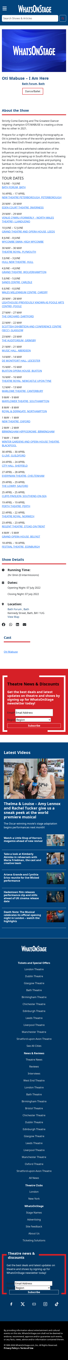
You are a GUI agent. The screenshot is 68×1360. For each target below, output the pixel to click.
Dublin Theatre (34, 976)
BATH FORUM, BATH (14, 187)
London (34, 1191)
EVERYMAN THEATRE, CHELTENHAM (23, 476)
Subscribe (34, 725)
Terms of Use (26, 1348)
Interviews (34, 1073)
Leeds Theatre (34, 1018)
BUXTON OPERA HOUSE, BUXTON (22, 371)
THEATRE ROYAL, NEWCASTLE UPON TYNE (26, 381)
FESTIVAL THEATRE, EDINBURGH (21, 546)
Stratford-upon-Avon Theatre (34, 1039)
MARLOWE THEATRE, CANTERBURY (22, 391)
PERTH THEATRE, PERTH (16, 506)
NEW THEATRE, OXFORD (16, 421)
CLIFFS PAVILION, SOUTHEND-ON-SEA (24, 496)
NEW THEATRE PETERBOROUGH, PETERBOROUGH (32, 197)
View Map (13, 617)
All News (34, 1178)
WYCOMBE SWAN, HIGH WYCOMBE (23, 241)
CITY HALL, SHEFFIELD (15, 465)
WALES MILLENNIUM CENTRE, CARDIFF (25, 292)
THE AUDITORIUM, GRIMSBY (19, 340)
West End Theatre (34, 1080)
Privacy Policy (11, 1348)
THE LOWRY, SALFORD (15, 486)
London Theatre (34, 969)
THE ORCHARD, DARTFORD (18, 316)
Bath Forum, (30, 83)
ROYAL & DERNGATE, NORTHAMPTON (24, 411)
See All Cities (34, 1046)
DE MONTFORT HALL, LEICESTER (21, 360)
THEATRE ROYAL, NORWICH (18, 516)
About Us (34, 1233)
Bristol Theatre (34, 1108)
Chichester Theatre (34, 1004)
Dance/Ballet (32, 91)
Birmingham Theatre (34, 997)
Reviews (34, 1066)
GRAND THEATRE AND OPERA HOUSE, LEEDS (28, 231)
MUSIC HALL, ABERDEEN (16, 350)
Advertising (34, 1219)
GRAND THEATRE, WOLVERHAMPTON (24, 272)
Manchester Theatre (34, 1032)
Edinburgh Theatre (34, 1011)
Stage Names (34, 1212)
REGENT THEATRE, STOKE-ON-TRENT (23, 526)
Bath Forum (15, 609)
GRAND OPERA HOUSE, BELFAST (21, 536)
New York (34, 1198)
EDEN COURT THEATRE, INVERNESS (23, 207)
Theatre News (34, 1059)
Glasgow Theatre (34, 983)
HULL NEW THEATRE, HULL (17, 262)
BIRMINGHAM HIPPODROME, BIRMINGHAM (28, 431)
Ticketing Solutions (34, 1240)
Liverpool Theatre (34, 1025)
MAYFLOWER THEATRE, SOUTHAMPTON (25, 401)
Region (11, 720)
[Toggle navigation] (2, 8)
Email (11, 712)
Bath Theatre (34, 990)
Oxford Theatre (34, 1164)
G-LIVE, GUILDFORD (13, 455)
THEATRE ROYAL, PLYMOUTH (19, 252)
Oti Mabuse (11, 652)
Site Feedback (34, 1226)
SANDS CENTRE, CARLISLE (17, 282)
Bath (42, 83)
